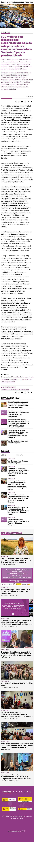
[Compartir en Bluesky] (31, 101)
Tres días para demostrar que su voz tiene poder (17, 442)
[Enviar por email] (15, 101)
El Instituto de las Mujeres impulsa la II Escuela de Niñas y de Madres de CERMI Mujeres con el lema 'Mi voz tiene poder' (17, 434)
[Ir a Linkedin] (21, 791)
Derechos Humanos (9, 387)
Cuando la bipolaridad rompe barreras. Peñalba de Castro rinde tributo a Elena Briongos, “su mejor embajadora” (18, 405)
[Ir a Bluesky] (19, 791)
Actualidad (5, 32)
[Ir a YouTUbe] (27, 791)
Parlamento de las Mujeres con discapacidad (15, 389)
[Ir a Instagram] (24, 791)
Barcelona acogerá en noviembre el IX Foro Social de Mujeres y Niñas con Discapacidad (18, 413)
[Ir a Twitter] (16, 791)
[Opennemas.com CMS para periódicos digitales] (17, 831)
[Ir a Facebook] (13, 791)
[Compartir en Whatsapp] (18, 101)
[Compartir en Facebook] (25, 101)
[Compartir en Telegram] (22, 101)
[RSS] (30, 791)
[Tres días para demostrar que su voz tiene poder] (4, 443)
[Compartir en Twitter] (28, 101)
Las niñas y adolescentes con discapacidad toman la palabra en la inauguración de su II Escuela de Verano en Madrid (17, 511)
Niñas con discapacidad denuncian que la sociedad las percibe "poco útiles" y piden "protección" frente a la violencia (18, 498)
